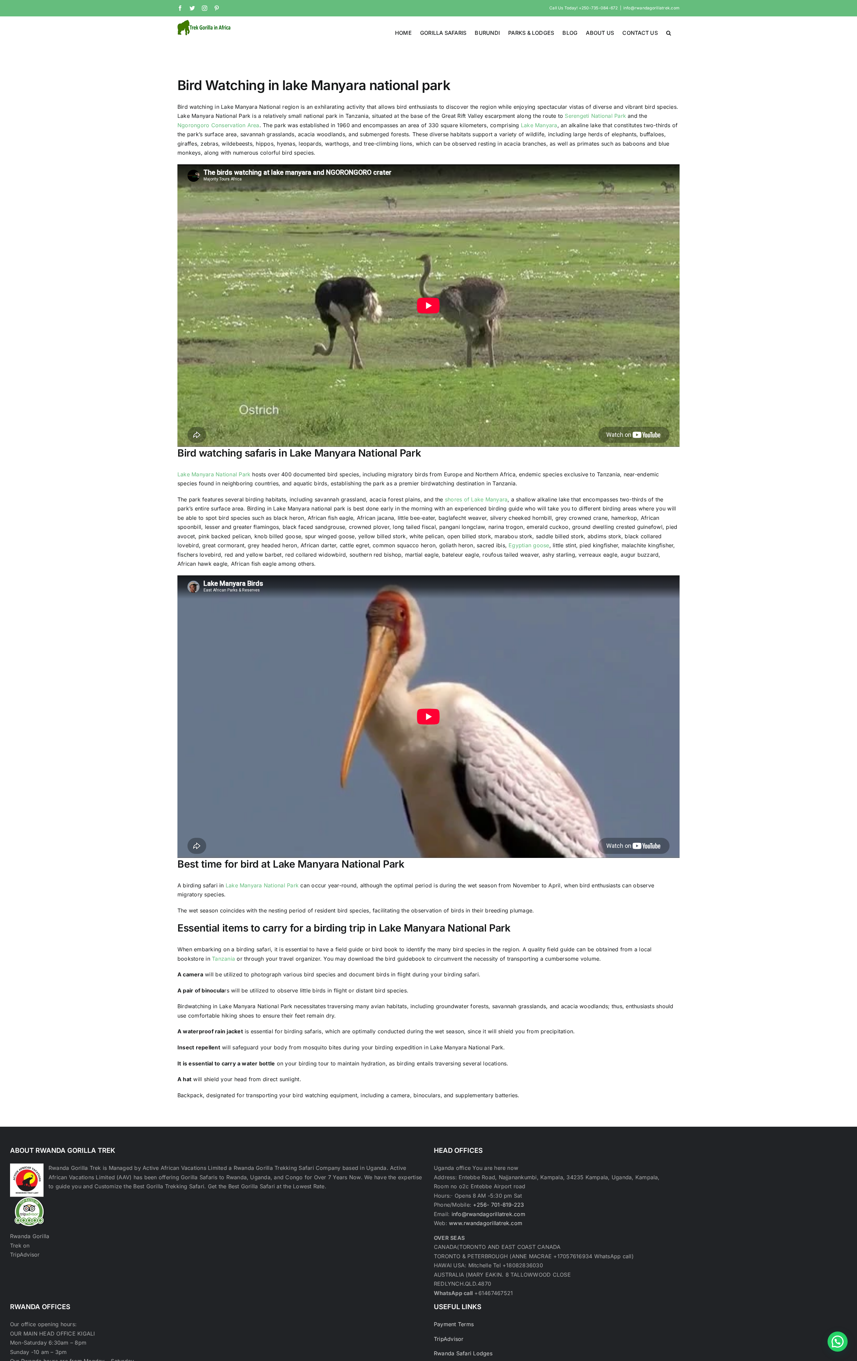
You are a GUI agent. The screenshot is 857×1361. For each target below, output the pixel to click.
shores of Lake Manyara (476, 499)
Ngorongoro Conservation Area (218, 125)
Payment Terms (454, 1324)
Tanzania (223, 958)
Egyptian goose (528, 545)
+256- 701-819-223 (498, 1204)
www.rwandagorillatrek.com (485, 1223)
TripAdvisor (449, 1339)
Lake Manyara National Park (214, 474)
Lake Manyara (539, 125)
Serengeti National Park (595, 115)
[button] (668, 32)
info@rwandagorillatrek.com (651, 7)
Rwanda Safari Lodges (463, 1353)
